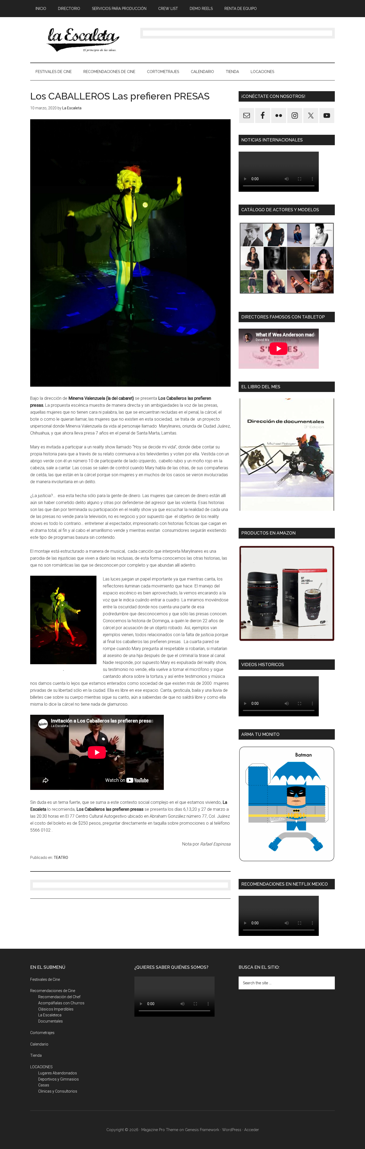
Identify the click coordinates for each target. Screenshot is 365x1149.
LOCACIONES (41, 1067)
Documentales (50, 1021)
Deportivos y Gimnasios (58, 1079)
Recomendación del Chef (59, 997)
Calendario (39, 1044)
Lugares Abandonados (57, 1073)
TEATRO (61, 857)
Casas (43, 1085)
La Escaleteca (49, 1015)
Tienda (36, 1055)
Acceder (251, 1130)
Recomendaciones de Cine (52, 991)
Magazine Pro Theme (159, 1130)
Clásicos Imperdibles (55, 1009)
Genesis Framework (202, 1130)
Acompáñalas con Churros (61, 1003)
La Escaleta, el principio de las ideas (81, 40)
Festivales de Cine (45, 979)
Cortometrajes (42, 1033)
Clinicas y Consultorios (57, 1091)
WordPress (231, 1130)
